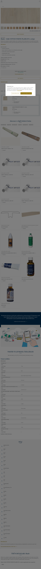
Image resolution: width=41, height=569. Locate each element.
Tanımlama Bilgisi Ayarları (15, 93)
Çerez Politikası (19, 90)
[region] (21, 90)
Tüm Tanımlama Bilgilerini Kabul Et (26, 93)
